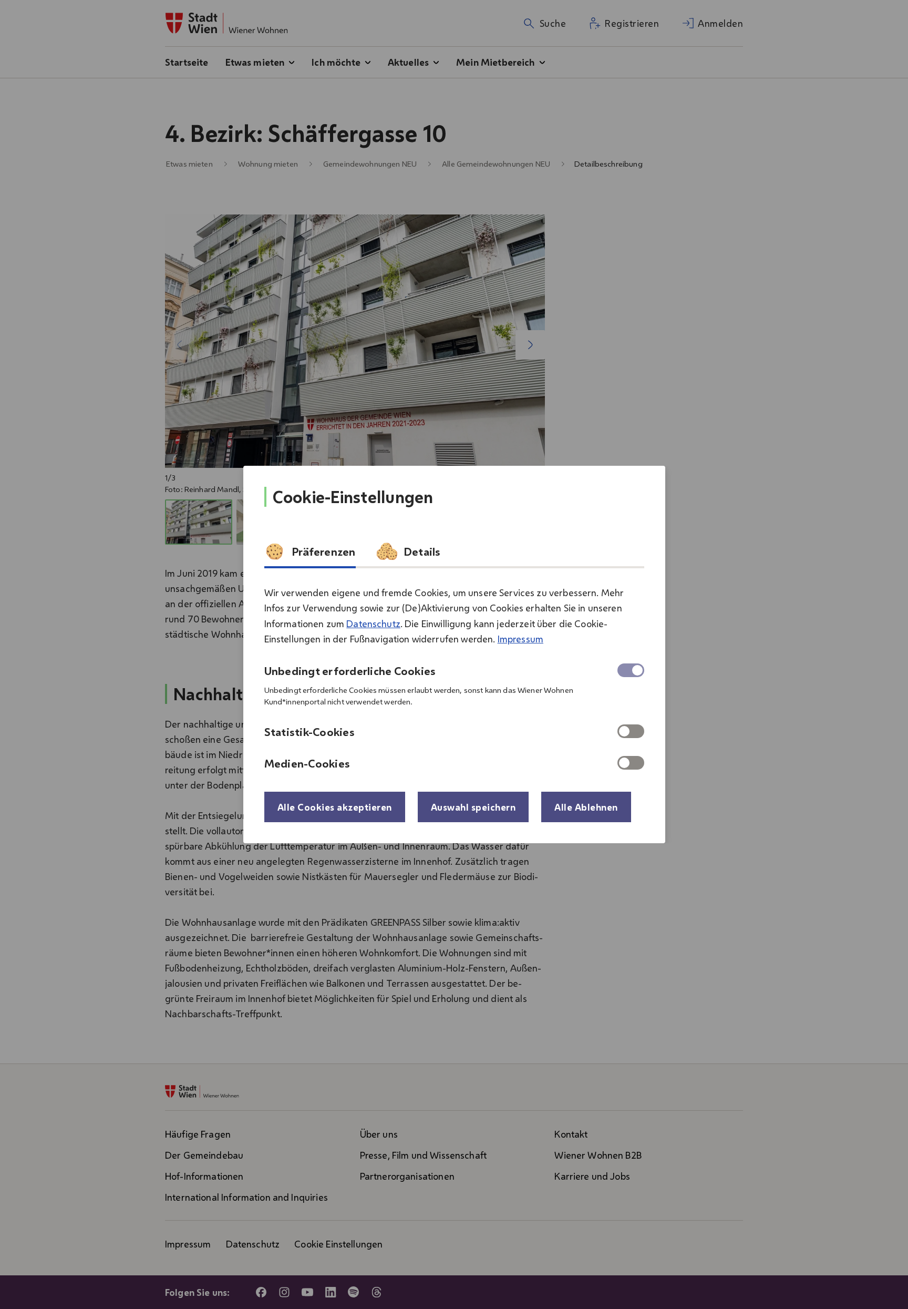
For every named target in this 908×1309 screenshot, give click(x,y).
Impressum (520, 638)
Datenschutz (373, 623)
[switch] (630, 731)
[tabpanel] (454, 673)
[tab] (310, 554)
